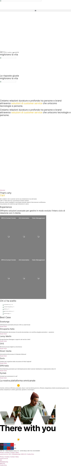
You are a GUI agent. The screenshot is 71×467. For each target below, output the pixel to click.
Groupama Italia (7, 329)
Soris (2, 358)
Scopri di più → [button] (5, 227)
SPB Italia (4, 366)
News (17, 452)
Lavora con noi (4, 454)
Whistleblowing (16, 454)
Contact (12, 452)
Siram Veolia (5, 351)
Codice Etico (30, 454)
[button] (35, 10)
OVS (2, 343)
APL (10, 454)
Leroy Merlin (5, 336)
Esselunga (4, 321)
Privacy (2, 452)
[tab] (8, 236)
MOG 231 (23, 454)
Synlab (3, 373)
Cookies (7, 452)
